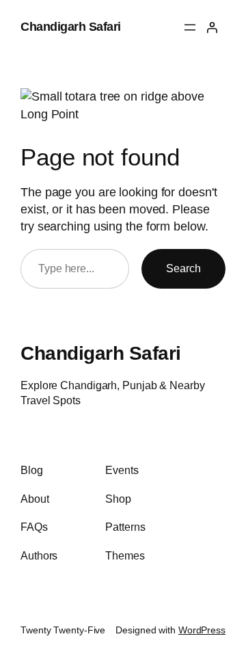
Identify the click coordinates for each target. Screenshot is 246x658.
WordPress (202, 629)
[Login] (212, 27)
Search (183, 268)
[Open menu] (190, 27)
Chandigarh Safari (70, 27)
